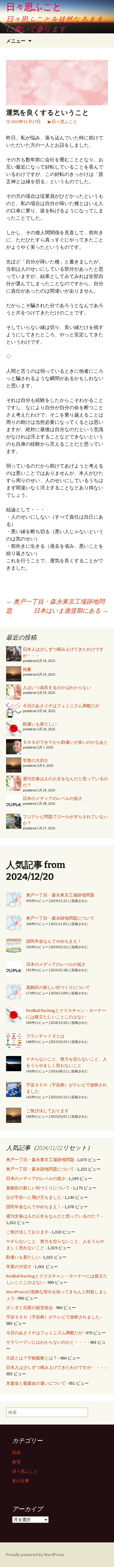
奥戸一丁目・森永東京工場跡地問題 (60, 895)
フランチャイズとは (45, 1036)
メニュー (16, 41)
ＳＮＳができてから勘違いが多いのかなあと (65, 742)
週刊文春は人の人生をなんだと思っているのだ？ (53, 1216)
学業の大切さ (35, 760)
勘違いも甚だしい (40, 724)
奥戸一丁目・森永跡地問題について (60, 918)
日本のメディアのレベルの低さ (52, 798)
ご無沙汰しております (47, 1110)
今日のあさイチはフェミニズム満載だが (61, 705)
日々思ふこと (64, 121)
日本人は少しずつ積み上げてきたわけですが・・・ (55, 1367)
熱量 (27, 669)
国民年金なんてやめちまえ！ (53, 941)
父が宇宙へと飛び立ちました (33, 1197)
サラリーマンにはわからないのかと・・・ (46, 1342)
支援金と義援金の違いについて (36, 1383)
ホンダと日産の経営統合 (29, 1307)
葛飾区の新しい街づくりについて (58, 987)
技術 (16, 1452)
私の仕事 (20, 1480)
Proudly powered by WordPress (35, 1554)
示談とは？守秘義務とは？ (31, 1358)
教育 (16, 1462)
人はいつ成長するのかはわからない (57, 687)
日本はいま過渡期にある (71, 610)
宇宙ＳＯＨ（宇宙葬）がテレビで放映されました (53, 1317)
